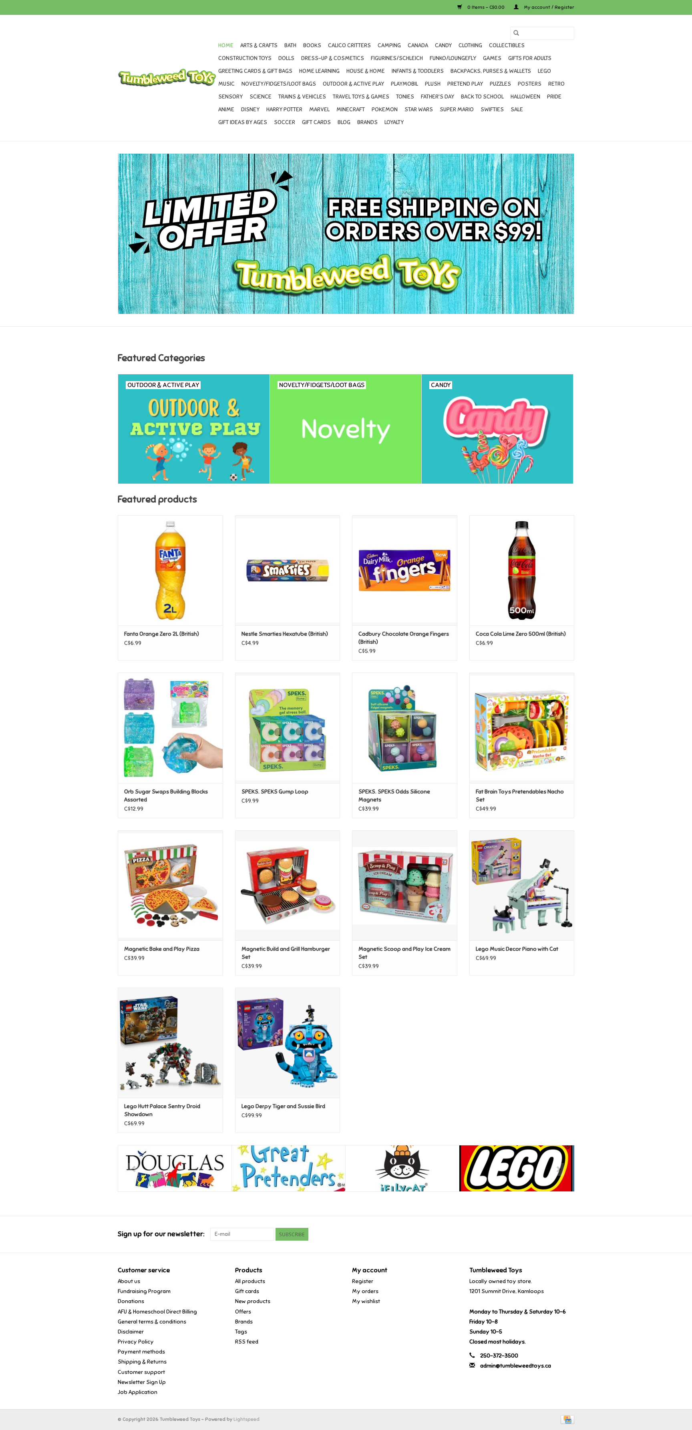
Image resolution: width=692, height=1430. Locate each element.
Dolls (286, 58)
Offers (243, 1311)
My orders (365, 1291)
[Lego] (516, 1168)
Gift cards (316, 122)
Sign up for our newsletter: (161, 1234)
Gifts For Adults (529, 58)
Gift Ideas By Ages (242, 122)
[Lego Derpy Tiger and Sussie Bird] (287, 1043)
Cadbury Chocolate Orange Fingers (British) (403, 638)
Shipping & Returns (142, 1361)
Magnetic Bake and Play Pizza (161, 949)
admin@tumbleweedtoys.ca (515, 1365)
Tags (241, 1331)
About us (129, 1281)
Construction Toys (245, 58)
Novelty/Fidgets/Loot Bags (278, 83)
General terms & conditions (152, 1321)
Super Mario (457, 109)
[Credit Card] (566, 1419)
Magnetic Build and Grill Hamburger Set (285, 953)
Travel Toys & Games (361, 96)
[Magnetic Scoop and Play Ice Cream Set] (404, 885)
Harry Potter (284, 109)
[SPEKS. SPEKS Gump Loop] (287, 728)
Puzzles (500, 83)
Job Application (137, 1392)
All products (250, 1281)
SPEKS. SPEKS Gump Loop (274, 791)
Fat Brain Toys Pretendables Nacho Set (520, 795)
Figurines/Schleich (397, 58)
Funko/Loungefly (453, 58)
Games (492, 58)
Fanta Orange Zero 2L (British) (161, 634)
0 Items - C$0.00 (486, 7)
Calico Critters (349, 45)
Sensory (230, 96)
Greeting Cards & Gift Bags (255, 71)
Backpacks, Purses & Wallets (491, 71)
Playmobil (404, 83)
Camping (389, 45)
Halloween (525, 96)
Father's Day (437, 96)
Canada (418, 45)
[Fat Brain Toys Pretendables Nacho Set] (522, 728)
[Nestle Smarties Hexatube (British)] (287, 570)
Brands (367, 122)
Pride (554, 96)
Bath (290, 45)
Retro (556, 83)
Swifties (492, 109)
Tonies (405, 96)
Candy (443, 45)
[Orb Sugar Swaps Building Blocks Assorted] (170, 728)
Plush (433, 83)
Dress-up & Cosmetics (332, 58)
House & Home (365, 71)
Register (362, 1281)
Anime (226, 109)
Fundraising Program (144, 1291)
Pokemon (385, 109)
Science (260, 96)
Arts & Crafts (259, 45)
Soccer (284, 122)
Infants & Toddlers (418, 71)
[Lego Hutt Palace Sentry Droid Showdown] (170, 1043)
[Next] (558, 1169)
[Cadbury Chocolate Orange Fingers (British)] (404, 570)
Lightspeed (246, 1419)
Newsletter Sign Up (142, 1382)
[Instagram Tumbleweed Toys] (567, 1234)
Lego (544, 71)
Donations (131, 1301)
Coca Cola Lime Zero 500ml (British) (521, 634)
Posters (529, 83)
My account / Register (548, 7)
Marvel (319, 109)
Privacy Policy (136, 1341)
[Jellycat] (402, 1168)
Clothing (470, 45)
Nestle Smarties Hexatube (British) (284, 634)
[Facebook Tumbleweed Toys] (539, 1234)
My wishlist (366, 1301)
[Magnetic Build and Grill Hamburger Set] (287, 885)
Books (312, 45)
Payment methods (141, 1351)
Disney (250, 109)
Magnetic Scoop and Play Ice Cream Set (404, 953)
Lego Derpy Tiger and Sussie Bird (283, 1106)
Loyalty (394, 122)
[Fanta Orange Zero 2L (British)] (170, 570)
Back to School (482, 96)
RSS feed (246, 1341)
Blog (344, 122)
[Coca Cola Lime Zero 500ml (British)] (522, 570)
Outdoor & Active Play (353, 83)
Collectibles (507, 45)
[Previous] (133, 1169)
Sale (517, 109)
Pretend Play (465, 83)
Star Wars (418, 109)
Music (226, 83)
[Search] (516, 33)
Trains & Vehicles (302, 96)
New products (252, 1301)
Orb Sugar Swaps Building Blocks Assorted (166, 795)
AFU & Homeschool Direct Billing (157, 1311)
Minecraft (350, 109)
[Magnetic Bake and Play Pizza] (170, 885)
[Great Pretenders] (288, 1168)
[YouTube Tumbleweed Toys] (553, 1234)
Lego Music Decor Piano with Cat (517, 949)
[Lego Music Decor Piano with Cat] (522, 885)
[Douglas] (174, 1168)
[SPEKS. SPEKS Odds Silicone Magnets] (404, 728)
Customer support (141, 1372)
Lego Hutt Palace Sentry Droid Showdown (162, 1110)
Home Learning (319, 71)
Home (225, 45)
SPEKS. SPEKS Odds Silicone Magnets (394, 795)
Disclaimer (131, 1331)
